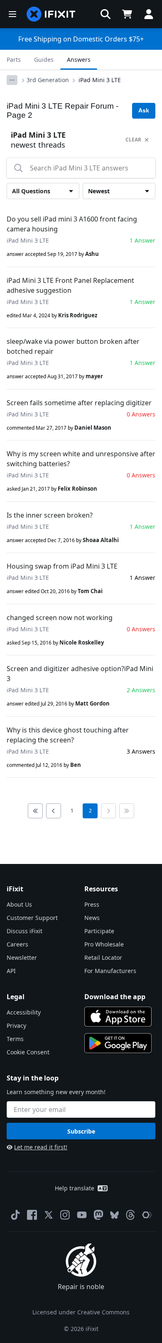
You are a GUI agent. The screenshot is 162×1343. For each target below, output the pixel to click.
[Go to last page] (126, 810)
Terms (15, 1039)
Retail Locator (103, 957)
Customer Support (32, 918)
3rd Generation (48, 80)
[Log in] (148, 14)
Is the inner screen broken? (50, 515)
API (11, 971)
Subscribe (81, 1131)
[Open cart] (127, 14)
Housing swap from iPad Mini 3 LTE (62, 566)
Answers (79, 59)
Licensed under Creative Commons (81, 1312)
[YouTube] (82, 1215)
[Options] (12, 80)
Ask (143, 110)
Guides (44, 59)
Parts (14, 59)
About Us (19, 904)
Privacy (16, 1025)
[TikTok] (15, 1215)
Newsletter (22, 957)
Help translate (74, 1188)
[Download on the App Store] (118, 1017)
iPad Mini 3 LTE (100, 80)
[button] (105, 14)
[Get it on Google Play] (118, 1043)
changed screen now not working (60, 617)
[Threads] (130, 1215)
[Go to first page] (35, 810)
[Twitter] (49, 1215)
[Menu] (12, 14)
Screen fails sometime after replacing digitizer (79, 402)
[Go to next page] (108, 810)
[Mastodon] (98, 1215)
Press (91, 904)
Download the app (114, 996)
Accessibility (24, 1012)
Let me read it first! (40, 1147)
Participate (99, 931)
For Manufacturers (110, 971)
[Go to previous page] (53, 810)
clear (133, 139)
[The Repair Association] (147, 1215)
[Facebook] (32, 1215)
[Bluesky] (114, 1215)
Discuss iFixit (24, 931)
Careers (17, 944)
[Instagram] (65, 1215)
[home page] (51, 14)
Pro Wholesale (104, 944)
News (92, 918)
